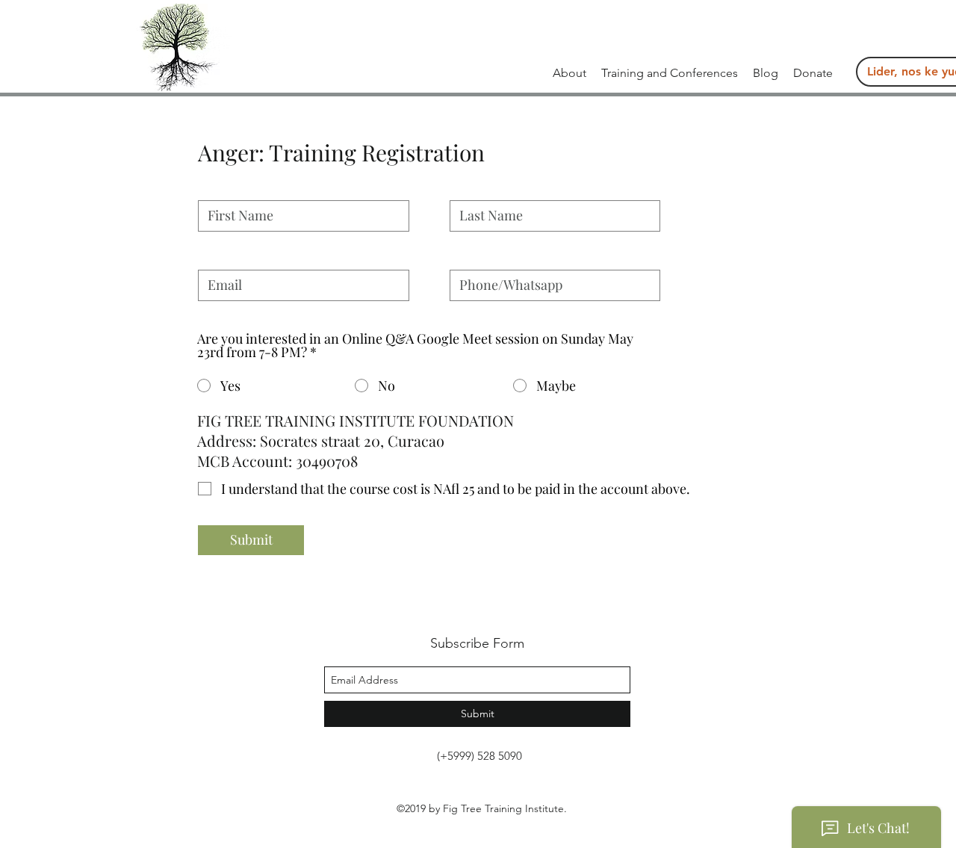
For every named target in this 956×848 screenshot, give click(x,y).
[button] (669, 73)
